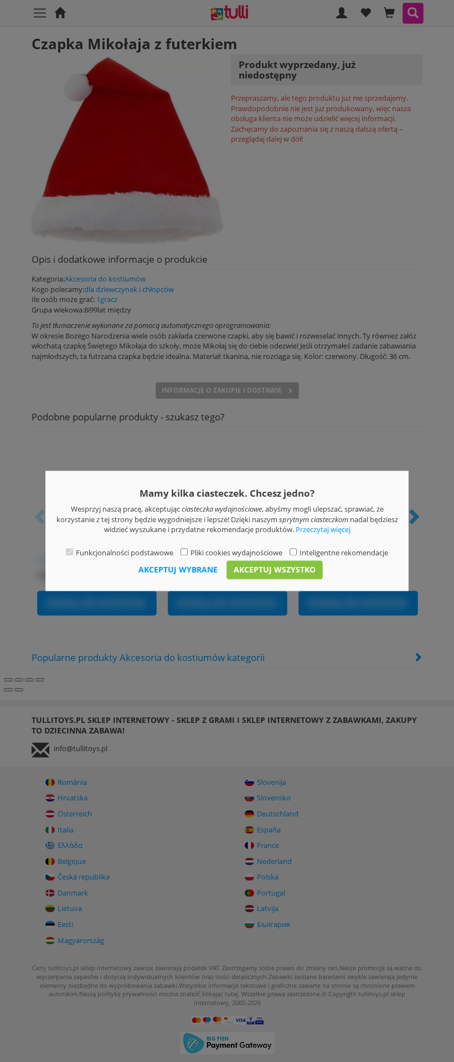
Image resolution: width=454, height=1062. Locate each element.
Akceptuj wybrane (178, 570)
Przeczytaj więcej (323, 530)
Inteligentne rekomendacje (344, 553)
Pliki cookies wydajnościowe (236, 553)
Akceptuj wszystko (275, 570)
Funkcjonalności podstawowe (124, 553)
